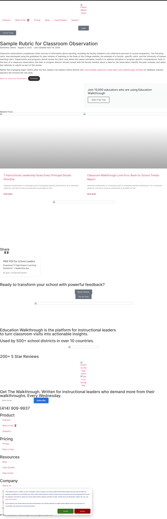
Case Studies (60, 20)
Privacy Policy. (12, 499)
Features (6, 20)
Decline (82, 511)
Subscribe (41, 400)
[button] (0, 252)
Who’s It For (20, 20)
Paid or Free (8, 449)
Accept (65, 511)
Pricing (37, 20)
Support (75, 20)
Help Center (8, 473)
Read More (8, 194)
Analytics (6, 431)
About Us (6, 485)
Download (34, 78)
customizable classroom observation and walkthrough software (113, 70)
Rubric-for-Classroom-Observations (13, 78)
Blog (47, 20)
